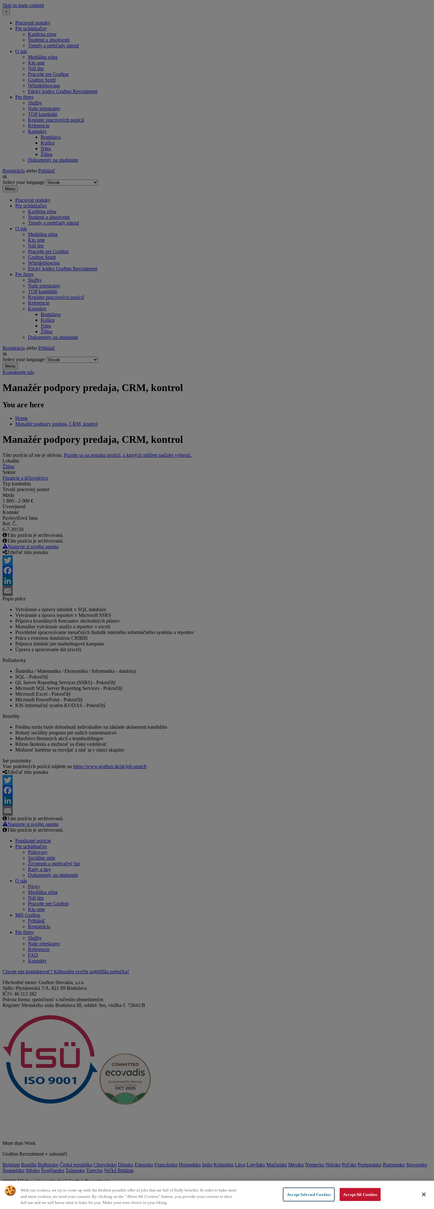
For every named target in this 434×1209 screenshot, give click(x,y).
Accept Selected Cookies (309, 1194)
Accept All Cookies (360, 1194)
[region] (217, 1195)
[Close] (424, 1194)
